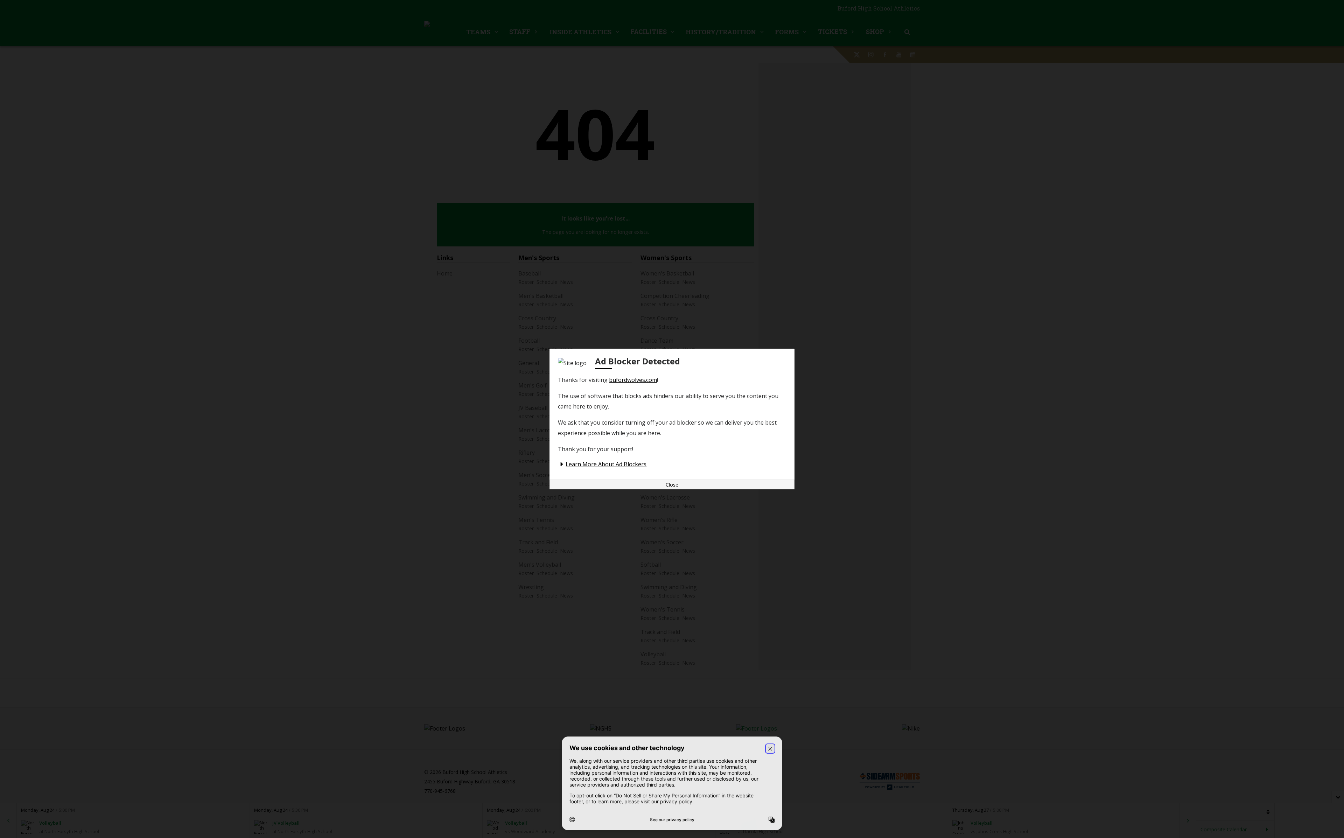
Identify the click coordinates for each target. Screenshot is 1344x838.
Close (672, 484)
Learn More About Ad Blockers (606, 464)
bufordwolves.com (633, 380)
